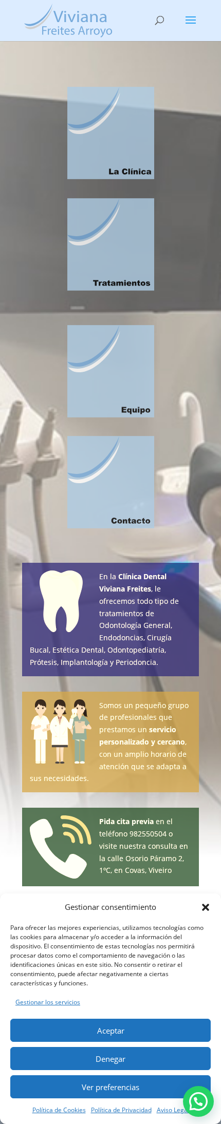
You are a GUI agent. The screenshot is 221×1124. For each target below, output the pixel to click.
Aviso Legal (173, 1110)
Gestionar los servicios (47, 1002)
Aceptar (110, 1030)
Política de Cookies (59, 1110)
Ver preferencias (110, 1087)
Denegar (110, 1059)
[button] (205, 907)
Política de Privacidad (121, 1110)
